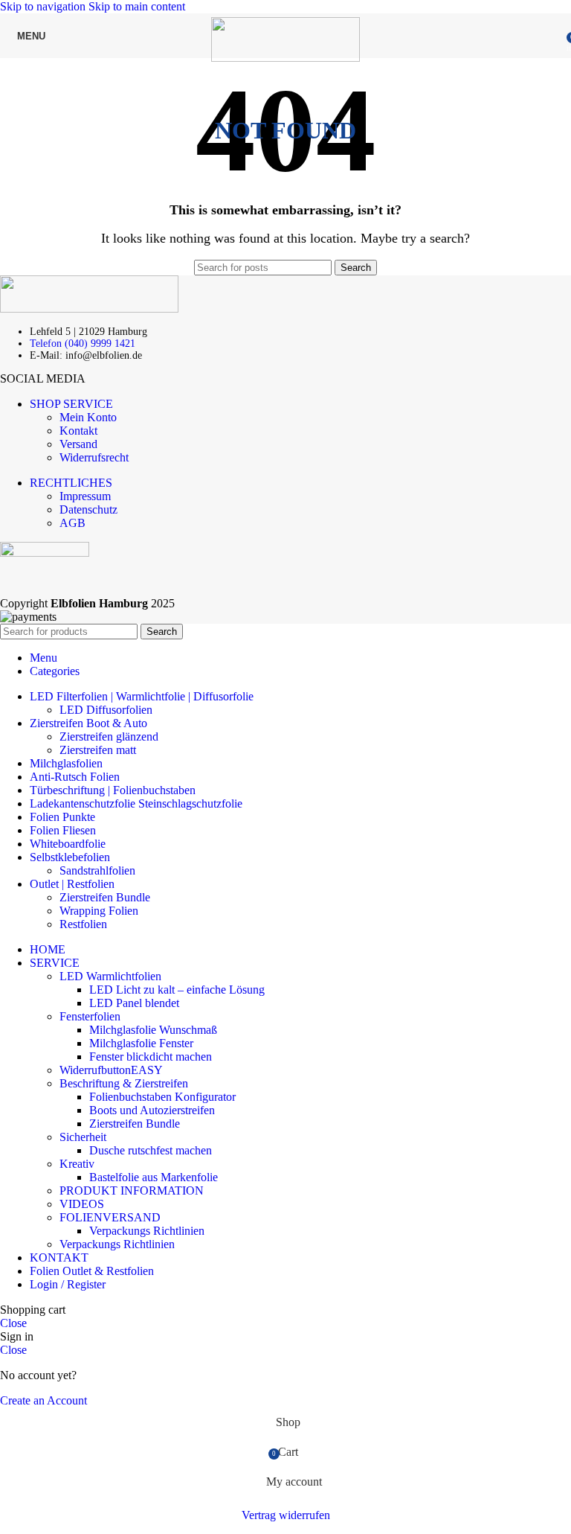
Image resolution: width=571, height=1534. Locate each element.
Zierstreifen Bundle (104, 897)
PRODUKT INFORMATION (131, 1190)
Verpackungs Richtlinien (146, 1230)
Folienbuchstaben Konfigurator (162, 1096)
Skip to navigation (44, 6)
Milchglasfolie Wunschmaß (153, 1029)
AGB (72, 523)
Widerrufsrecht (94, 457)
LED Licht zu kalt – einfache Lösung (177, 989)
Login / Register (68, 1284)
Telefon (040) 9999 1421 (82, 343)
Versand (78, 444)
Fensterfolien (89, 1016)
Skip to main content (136, 6)
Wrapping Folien (98, 910)
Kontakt (78, 430)
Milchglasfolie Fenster (141, 1043)
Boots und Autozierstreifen (152, 1110)
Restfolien (83, 924)
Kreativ (76, 1163)
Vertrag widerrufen (286, 1515)
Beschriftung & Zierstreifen (123, 1083)
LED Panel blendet (134, 1003)
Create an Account (43, 1400)
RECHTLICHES (71, 482)
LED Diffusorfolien (105, 709)
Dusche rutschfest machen (150, 1150)
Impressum (85, 496)
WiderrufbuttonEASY (111, 1070)
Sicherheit (82, 1137)
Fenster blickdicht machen (150, 1056)
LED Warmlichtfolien (110, 976)
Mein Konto (88, 417)
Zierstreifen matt (97, 750)
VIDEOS (81, 1204)
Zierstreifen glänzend (108, 736)
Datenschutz (88, 509)
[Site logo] (285, 57)
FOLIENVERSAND (110, 1217)
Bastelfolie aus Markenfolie (153, 1177)
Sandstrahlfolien (97, 870)
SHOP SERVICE (71, 403)
